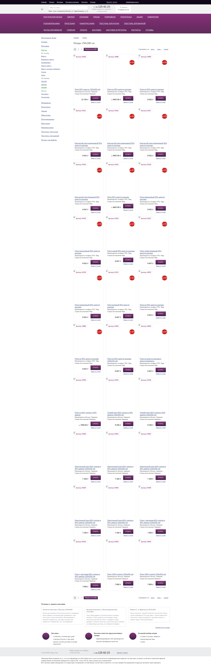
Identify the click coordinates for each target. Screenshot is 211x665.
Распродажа (45, 97)
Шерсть (43, 56)
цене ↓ (159, 49)
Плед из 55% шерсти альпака (119, 89)
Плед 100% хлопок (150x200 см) (120, 574)
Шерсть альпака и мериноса (50, 69)
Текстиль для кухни (109, 24)
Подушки (83, 17)
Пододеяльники (51, 24)
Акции (140, 17)
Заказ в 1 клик (95, 102)
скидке (166, 49)
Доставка (60, 2)
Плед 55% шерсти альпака (118, 197)
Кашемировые (46, 62)
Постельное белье (52, 17)
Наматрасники (87, 24)
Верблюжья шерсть (47, 59)
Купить (95, 98)
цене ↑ (153, 49)
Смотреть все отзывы (162, 627)
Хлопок (43, 72)
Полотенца (126, 17)
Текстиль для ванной (135, 24)
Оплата (51, 2)
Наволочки (153, 17)
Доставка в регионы (72, 2)
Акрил (43, 75)
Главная (44, 2)
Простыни (70, 24)
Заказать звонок (111, 2)
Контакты (84, 2)
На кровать (45, 94)
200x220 (44, 85)
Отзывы (92, 2)
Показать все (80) (91, 49)
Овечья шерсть (46, 66)
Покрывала (110, 17)
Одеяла (71, 17)
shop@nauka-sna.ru (132, 2)
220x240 (44, 81)
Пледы (96, 17)
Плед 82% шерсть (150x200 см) (87, 89)
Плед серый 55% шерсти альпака (121, 251)
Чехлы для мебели (52, 30)
